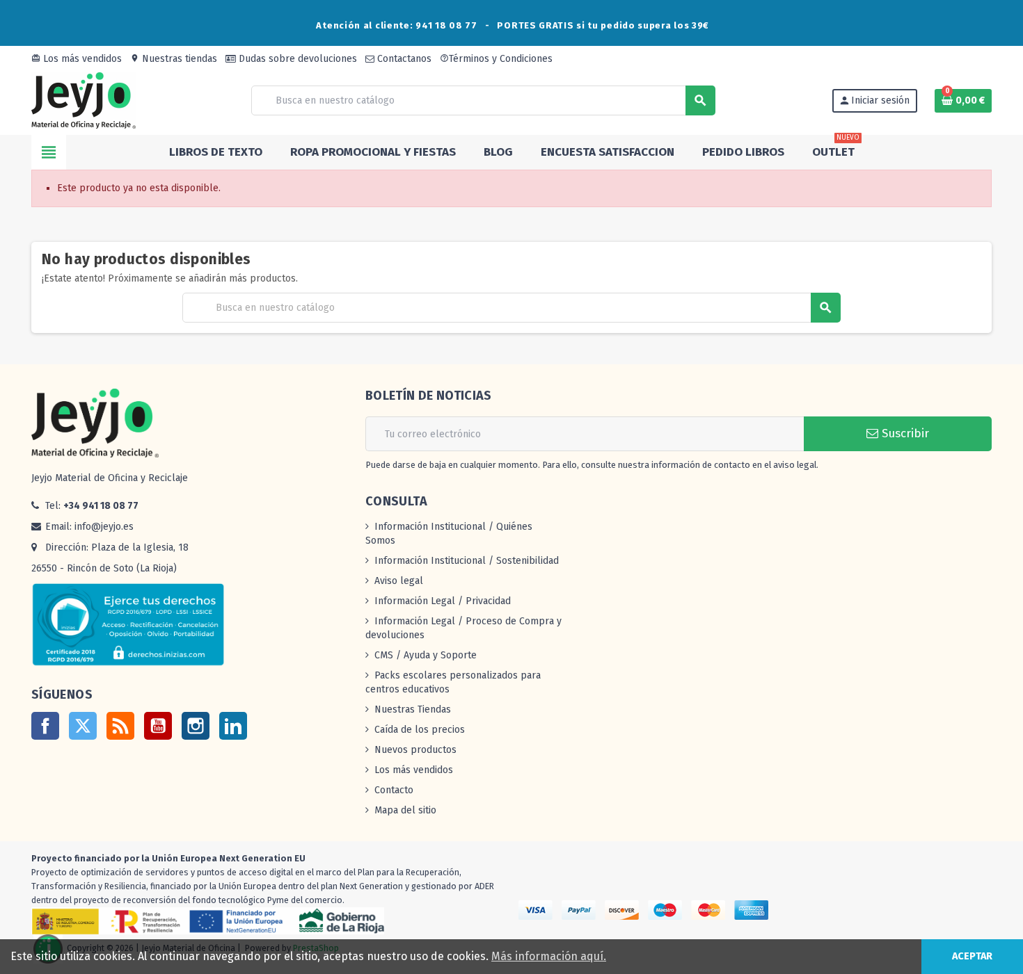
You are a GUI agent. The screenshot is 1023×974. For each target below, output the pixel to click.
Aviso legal (398, 581)
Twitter (83, 726)
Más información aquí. (548, 956)
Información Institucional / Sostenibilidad (466, 561)
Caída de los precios (419, 730)
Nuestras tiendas (173, 59)
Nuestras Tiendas (412, 709)
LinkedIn (233, 726)
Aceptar (972, 956)
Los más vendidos (76, 59)
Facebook (45, 726)
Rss (120, 726)
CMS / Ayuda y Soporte (425, 655)
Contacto (393, 790)
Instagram (195, 726)
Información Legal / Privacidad (442, 601)
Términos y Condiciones (496, 59)
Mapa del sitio (405, 810)
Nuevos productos (415, 750)
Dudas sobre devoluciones (296, 59)
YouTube (158, 726)
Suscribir (903, 433)
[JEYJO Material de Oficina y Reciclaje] (83, 100)
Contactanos (402, 59)
